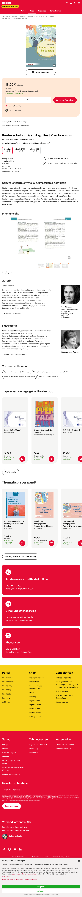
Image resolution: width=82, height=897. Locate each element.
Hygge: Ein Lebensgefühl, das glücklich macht (19, 376)
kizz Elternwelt (62, 691)
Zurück (4, 272)
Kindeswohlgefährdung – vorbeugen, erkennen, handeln (15, 523)
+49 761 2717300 (13, 586)
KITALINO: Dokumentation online (12, 762)
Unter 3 (32, 693)
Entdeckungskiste (63, 678)
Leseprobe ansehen (42, 72)
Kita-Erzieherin (8, 682)
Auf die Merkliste (15, 106)
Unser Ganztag (62, 702)
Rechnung (33, 749)
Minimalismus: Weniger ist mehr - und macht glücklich (51, 372)
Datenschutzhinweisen (34, 800)
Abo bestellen (12, 649)
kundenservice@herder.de (19, 617)
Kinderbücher (34, 713)
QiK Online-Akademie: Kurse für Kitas (13, 769)
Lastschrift (33, 753)
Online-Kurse (34, 709)
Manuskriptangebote (11, 774)
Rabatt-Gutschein (63, 749)
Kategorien (44, 16)
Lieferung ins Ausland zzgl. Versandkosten (16, 125)
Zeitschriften (56, 11)
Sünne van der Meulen (31, 143)
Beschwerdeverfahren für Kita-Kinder (16, 372)
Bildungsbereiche (36, 678)
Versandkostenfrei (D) (16, 822)
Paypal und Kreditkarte (38, 745)
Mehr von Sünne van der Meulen (15, 354)
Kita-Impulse (7, 678)
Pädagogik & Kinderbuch (26, 16)
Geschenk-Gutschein (65, 745)
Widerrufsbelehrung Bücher (40, 857)
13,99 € (20, 150)
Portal (23, 11)
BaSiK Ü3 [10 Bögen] (12, 430)
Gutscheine (63, 739)
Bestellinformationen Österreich (15, 831)
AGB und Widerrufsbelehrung (20, 857)
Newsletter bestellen (15, 783)
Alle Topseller (10, 472)
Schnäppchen (35, 717)
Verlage (5, 745)
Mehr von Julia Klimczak (12, 314)
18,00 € (7, 150)
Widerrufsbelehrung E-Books (61, 857)
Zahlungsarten (38, 739)
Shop (32, 11)
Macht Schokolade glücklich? (49, 376)
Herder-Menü (80, 2)
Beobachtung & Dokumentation (35, 687)
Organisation (34, 701)
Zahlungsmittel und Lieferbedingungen (15, 122)
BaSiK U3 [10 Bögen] (71, 430)
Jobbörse (42, 11)
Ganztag (51, 16)
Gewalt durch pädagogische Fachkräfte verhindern (43, 523)
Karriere (5, 757)
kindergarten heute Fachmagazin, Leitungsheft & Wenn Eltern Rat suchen (67, 684)
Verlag (6, 739)
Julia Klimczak (10, 143)
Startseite (14, 16)
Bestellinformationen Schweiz (14, 827)
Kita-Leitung (7, 686)
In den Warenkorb (66, 100)
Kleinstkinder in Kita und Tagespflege (66, 697)
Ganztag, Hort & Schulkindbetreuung (20, 556)
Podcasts (6, 698)
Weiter (10, 272)
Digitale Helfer (35, 705)
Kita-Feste (6, 694)
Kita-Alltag (6, 690)
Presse (5, 749)
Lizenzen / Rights (9, 753)
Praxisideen (34, 682)
